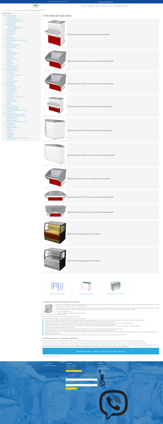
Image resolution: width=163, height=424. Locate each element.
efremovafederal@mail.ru (104, 368)
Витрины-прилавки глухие (86, 294)
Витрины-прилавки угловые (57, 294)
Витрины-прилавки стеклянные (115, 294)
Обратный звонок (74, 371)
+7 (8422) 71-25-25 (52, 1)
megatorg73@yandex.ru (105, 2)
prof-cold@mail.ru (102, 367)
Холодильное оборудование (55, 355)
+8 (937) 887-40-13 (63, 1)
